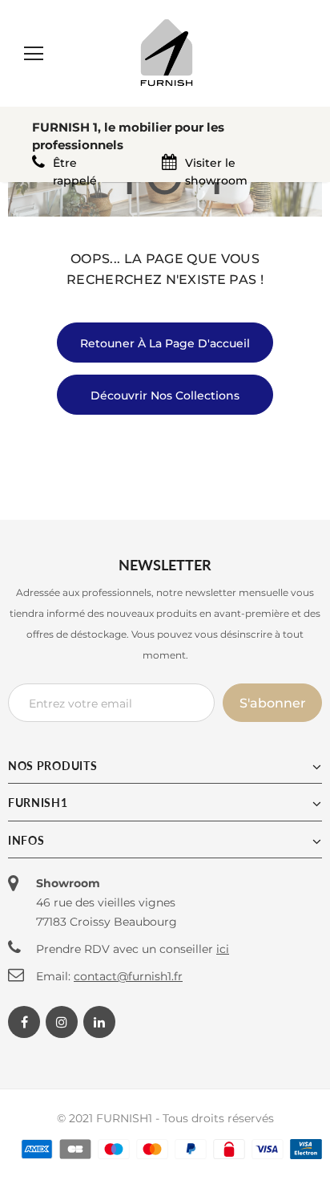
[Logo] (167, 52)
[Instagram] (62, 1022)
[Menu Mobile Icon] (33, 53)
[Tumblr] (99, 1022)
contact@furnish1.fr (128, 976)
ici (222, 949)
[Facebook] (24, 1022)
